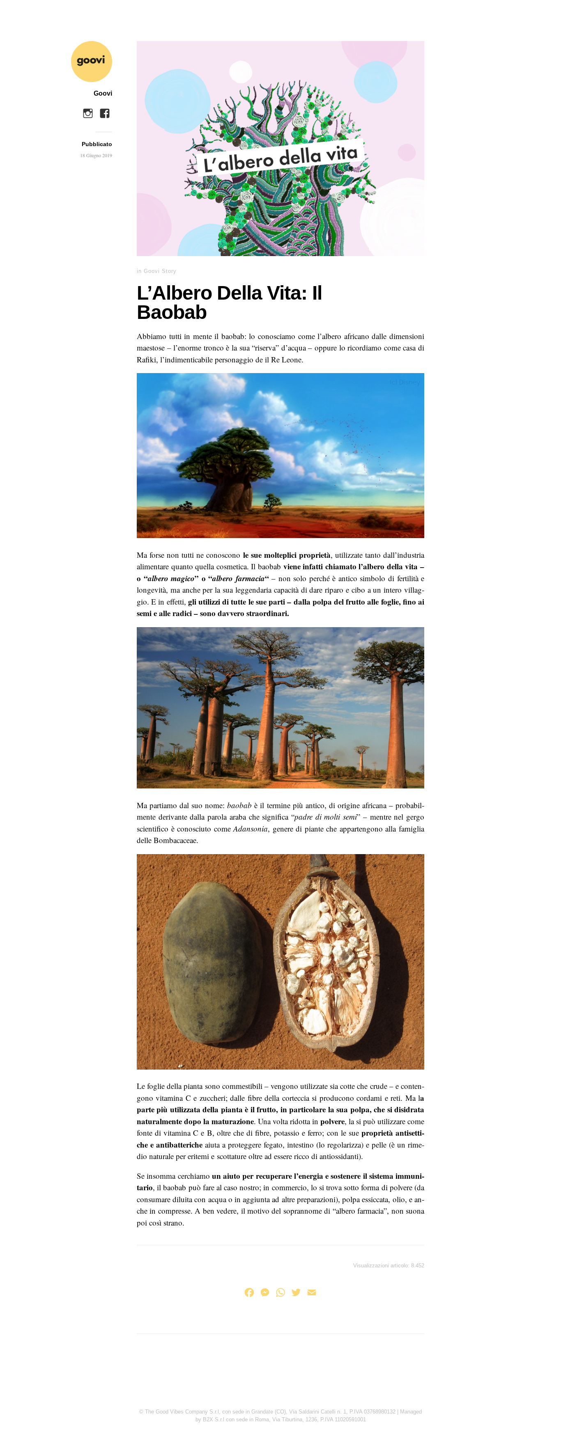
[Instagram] (87, 111)
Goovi (103, 93)
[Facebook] (104, 111)
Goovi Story (160, 271)
